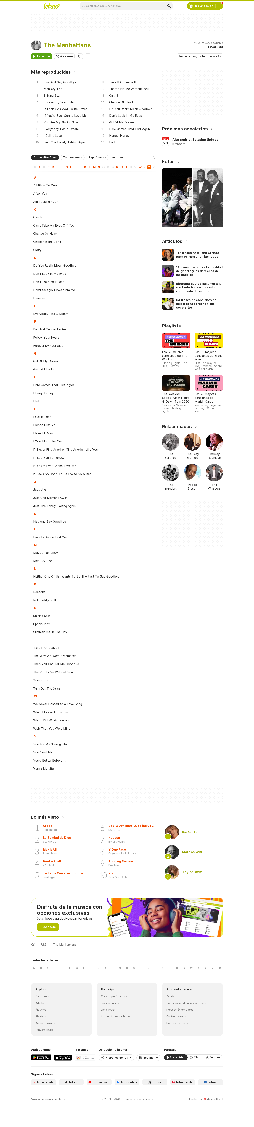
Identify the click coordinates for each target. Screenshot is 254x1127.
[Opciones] (88, 56)
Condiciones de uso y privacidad (187, 1003)
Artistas (40, 1003)
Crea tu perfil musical (114, 996)
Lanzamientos (44, 1029)
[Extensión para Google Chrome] (85, 1057)
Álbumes (41, 1009)
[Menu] (36, 6)
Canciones (42, 996)
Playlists (41, 1016)
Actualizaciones (46, 1023)
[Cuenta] (219, 6)
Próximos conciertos (185, 129)
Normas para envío (178, 1023)
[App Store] (63, 1057)
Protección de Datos (179, 1009)
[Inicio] (33, 944)
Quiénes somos (176, 1016)
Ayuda (170, 996)
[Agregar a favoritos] (80, 56)
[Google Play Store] (41, 1057)
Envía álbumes (110, 1003)
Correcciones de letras (116, 1016)
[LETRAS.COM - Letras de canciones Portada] (52, 6)
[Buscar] (169, 6)
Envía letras (108, 1009)
